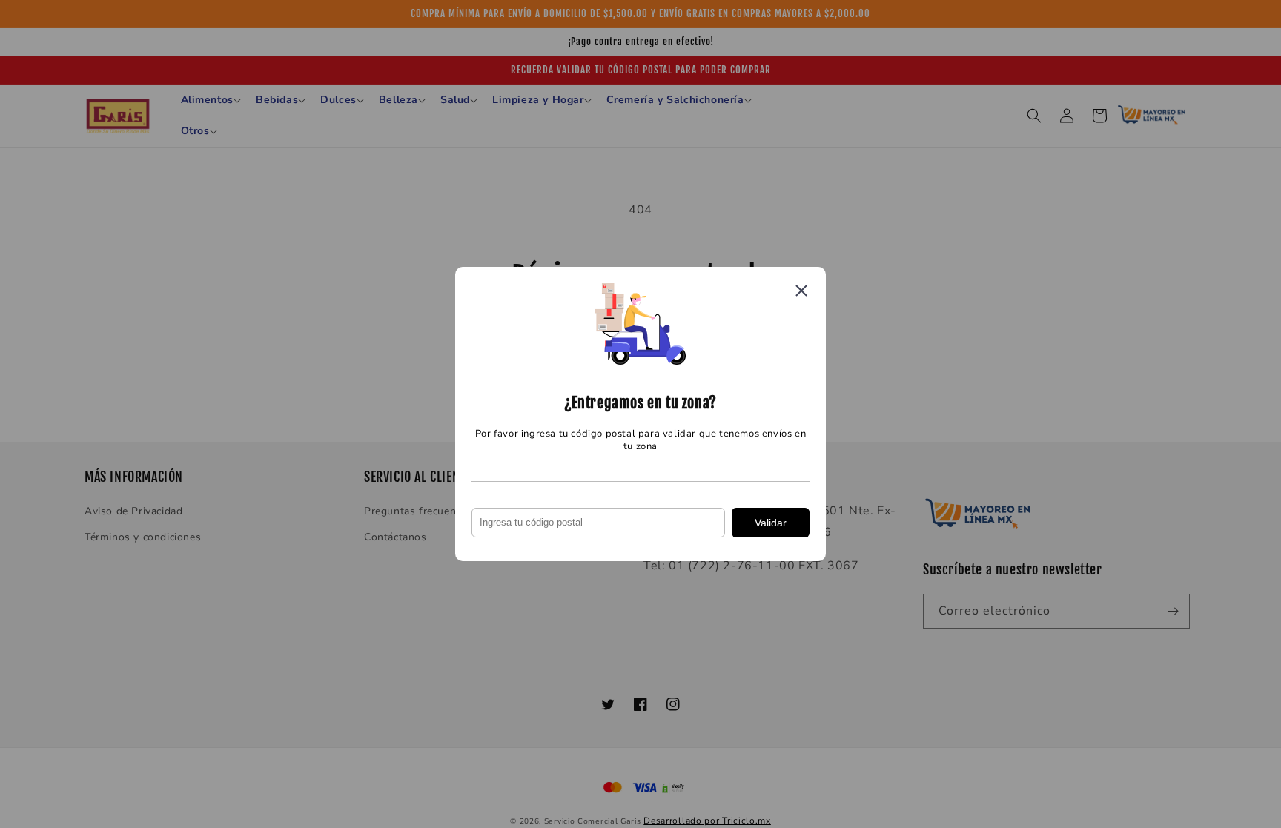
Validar (771, 523)
